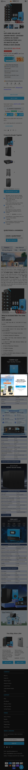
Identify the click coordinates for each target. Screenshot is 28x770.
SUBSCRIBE (20, 386)
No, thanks (20, 390)
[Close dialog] (26, 375)
